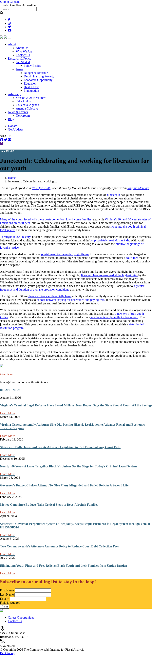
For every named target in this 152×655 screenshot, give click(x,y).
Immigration (31, 90)
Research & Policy (19, 58)
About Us (22, 48)
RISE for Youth (41, 188)
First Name (7, 590)
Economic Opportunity (38, 80)
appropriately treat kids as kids (110, 240)
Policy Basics (32, 65)
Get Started (23, 62)
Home (12, 177)
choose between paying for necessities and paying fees (70, 299)
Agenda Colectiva (27, 108)
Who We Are (24, 51)
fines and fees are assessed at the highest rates (109, 275)
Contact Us (23, 55)
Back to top (7, 653)
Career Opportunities (21, 617)
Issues (19, 69)
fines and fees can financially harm (49, 296)
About (12, 44)
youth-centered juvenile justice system (114, 317)
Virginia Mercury (138, 188)
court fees (132, 257)
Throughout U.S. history (15, 236)
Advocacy (14, 94)
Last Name (7, 594)
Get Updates (16, 129)
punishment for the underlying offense (65, 254)
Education (30, 83)
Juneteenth (113, 194)
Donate (12, 126)
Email (4, 598)
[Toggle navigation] (9, 38)
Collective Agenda (27, 105)
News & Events (18, 112)
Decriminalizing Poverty (39, 76)
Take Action (23, 101)
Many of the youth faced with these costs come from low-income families (45, 219)
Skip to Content (10, 1)
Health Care (31, 87)
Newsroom (23, 115)
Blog (11, 119)
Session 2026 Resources (31, 97)
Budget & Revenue (36, 72)
